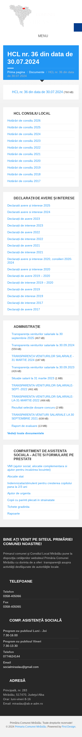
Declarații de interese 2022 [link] (25, 239)
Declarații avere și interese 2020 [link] (28, 269)
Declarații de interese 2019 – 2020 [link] (30, 282)
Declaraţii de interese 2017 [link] (25, 302)
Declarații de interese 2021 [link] (25, 252)
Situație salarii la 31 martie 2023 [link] (33, 378)
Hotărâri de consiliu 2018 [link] (24, 174)
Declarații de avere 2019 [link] (23, 289)
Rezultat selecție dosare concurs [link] (33, 407)
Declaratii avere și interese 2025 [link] (28, 205)
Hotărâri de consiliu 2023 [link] (24, 140)
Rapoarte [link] (13, 513)
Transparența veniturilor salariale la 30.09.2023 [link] (43, 367)
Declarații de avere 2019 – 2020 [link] (28, 275)
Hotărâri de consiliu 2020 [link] (24, 160)
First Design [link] (68, 726)
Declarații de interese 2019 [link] (25, 296)
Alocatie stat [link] (15, 476)
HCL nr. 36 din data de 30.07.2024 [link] (37, 92)
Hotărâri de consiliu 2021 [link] (24, 154)
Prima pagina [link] (16, 72)
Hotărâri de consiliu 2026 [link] (24, 120)
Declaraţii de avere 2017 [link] (23, 309)
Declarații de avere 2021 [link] (23, 245)
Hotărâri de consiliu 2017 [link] (24, 181)
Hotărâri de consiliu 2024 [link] (24, 134)
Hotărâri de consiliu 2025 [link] (24, 127)
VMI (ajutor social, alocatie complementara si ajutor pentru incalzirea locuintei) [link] (37, 467)
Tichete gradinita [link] (18, 506)
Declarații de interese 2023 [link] (25, 225)
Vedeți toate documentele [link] (25, 433)
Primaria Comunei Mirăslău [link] (30, 726)
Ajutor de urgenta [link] (18, 493)
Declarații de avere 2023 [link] (23, 218)
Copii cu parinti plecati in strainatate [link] (31, 500)
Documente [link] (36, 72)
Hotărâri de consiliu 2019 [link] (24, 167)
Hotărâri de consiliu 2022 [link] (24, 147)
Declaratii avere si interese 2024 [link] (28, 212)
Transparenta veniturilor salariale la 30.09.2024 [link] (43, 345)
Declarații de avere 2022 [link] (23, 232)
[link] (41, 16)
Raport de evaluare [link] (24, 425)
